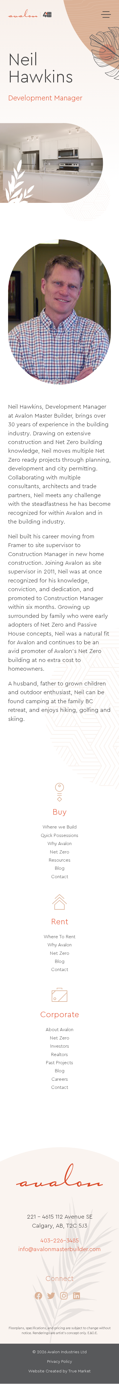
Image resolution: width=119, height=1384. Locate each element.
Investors (59, 1046)
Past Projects (59, 1062)
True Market (79, 1371)
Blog (59, 868)
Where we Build (59, 827)
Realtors (59, 1054)
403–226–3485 (59, 1241)
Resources (59, 860)
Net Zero (59, 852)
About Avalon (59, 1029)
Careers (59, 1079)
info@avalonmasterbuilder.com (59, 1249)
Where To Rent (59, 936)
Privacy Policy (59, 1362)
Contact (59, 876)
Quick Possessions (59, 835)
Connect (59, 1278)
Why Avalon (59, 843)
